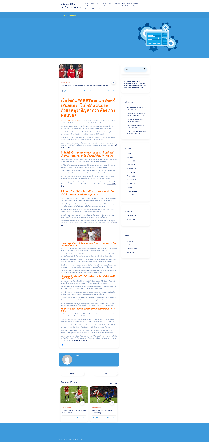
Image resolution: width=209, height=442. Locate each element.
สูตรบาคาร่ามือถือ (86, 6)
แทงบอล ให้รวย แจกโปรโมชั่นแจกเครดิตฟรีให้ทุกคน (135, 120)
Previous (72, 373)
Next (105, 373)
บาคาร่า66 (98, 6)
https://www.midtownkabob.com (134, 87)
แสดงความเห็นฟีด (132, 248)
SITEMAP (117, 3)
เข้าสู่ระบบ (130, 241)
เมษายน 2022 (131, 172)
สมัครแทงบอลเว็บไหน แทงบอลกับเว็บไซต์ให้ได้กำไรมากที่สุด (130, 5)
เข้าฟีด (129, 245)
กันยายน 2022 (131, 153)
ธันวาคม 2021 (131, 187)
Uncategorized (131, 215)
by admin (66, 91)
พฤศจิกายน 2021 (132, 191)
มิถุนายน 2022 (131, 165)
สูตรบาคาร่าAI (110, 6)
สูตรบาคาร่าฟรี (104, 6)
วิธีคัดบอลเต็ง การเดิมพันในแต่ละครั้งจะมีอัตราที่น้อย (136, 109)
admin (78, 356)
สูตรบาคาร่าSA (93, 6)
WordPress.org (131, 252)
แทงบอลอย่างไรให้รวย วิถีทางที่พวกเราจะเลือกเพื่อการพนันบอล (136, 115)
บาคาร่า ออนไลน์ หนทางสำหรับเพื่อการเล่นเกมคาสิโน (136, 126)
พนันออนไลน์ (110, 91)
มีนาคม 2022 (131, 176)
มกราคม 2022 (131, 183)
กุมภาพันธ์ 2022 (131, 180)
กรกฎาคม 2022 (131, 161)
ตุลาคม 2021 (131, 195)
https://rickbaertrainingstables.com (135, 85)
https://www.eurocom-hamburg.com (135, 83)
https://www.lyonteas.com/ (132, 81)
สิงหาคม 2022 (131, 157)
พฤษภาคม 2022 (131, 168)
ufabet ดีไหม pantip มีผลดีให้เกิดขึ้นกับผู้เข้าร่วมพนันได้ (136, 132)
